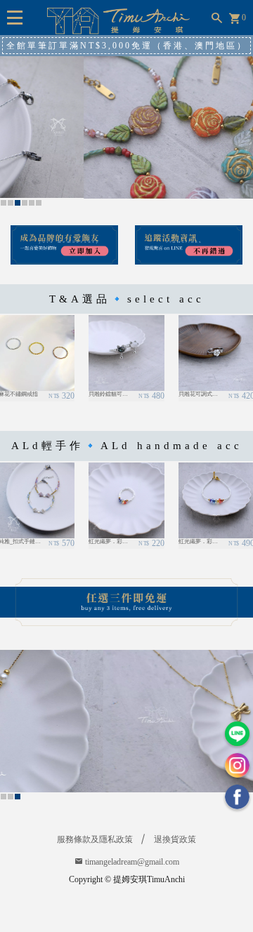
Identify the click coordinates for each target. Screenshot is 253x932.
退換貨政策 (175, 839)
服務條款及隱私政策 (95, 839)
